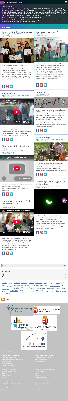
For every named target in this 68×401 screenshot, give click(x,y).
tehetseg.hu (5, 21)
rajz (33, 291)
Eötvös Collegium (40, 288)
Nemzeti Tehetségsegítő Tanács (9, 357)
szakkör (63, 283)
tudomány (27, 290)
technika (4, 283)
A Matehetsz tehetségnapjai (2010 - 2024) (11, 383)
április (3, 276)
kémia (46, 291)
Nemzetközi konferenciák (7, 385)
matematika (14, 291)
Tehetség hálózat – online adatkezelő (43, 388)
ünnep (45, 283)
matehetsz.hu (26, 21)
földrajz (23, 287)
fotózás (16, 288)
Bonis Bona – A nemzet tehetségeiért (9, 371)
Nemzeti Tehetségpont (6, 361)
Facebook (3, 86)
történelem (30, 288)
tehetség (9, 286)
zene (63, 288)
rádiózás (31, 283)
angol (21, 290)
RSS (7, 299)
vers (57, 288)
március (4, 277)
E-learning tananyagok (40, 371)
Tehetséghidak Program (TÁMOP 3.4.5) (43, 357)
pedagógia (63, 291)
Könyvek (37, 375)
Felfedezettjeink (5, 373)
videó (51, 291)
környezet (51, 283)
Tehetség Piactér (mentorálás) (41, 377)
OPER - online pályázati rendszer (42, 383)
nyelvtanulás (39, 293)
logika (3, 285)
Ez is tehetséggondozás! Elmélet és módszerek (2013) (13, 387)
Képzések (37, 373)
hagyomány (24, 283)
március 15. (23, 293)
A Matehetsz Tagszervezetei (8, 365)
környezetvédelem (26, 285)
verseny (36, 285)
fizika (46, 285)
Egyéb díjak (4, 377)
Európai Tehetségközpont (7, 363)
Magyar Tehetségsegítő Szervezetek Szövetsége (12, 359)
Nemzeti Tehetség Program (41, 359)
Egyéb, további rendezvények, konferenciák (11, 388)
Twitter (11, 86)
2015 (3, 274)
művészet (50, 288)
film (63, 285)
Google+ (7, 86)
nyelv (3, 291)
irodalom (5, 289)
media (10, 283)
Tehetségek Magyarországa (41, 361)
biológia (17, 285)
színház (8, 293)
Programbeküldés (38, 385)
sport (58, 283)
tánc (41, 285)
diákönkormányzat (55, 286)
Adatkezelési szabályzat (6, 351)
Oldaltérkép (37, 351)
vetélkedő (17, 283)
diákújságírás (39, 290)
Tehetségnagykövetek (6, 375)
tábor (57, 291)
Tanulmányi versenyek (40, 387)
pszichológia (38, 283)
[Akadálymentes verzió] (64, 200)
